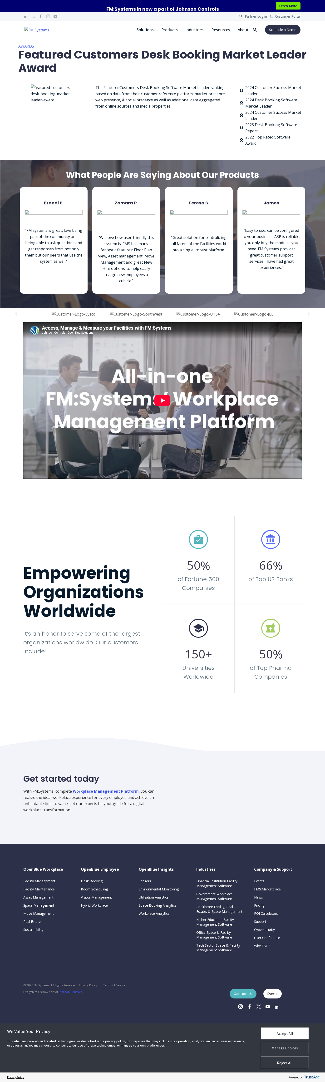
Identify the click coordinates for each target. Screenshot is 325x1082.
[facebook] (249, 1006)
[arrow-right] (308, 314)
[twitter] (258, 1006)
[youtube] (268, 1006)
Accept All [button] (285, 1033)
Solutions (145, 29)
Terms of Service (114, 985)
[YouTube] (55, 16)
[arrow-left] (16, 314)
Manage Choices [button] (285, 1048)
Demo (272, 993)
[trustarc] (311, 1077)
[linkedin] (277, 1006)
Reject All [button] (285, 1062)
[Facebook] (41, 16)
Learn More (288, 6)
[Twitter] (33, 16)
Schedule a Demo (282, 29)
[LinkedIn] (26, 16)
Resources (220, 29)
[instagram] (240, 1006)
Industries (194, 29)
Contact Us (243, 993)
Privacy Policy (88, 985)
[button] (255, 30)
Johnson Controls (70, 992)
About (243, 29)
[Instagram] (48, 16)
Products (169, 29)
